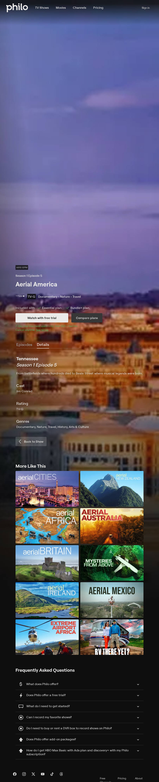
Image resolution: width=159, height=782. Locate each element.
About (139, 778)
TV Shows (42, 7)
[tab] (43, 344)
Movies (61, 7)
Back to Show (33, 441)
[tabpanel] (79, 392)
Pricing (98, 7)
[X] (33, 774)
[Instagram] (24, 774)
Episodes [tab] (24, 344)
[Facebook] (14, 774)
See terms (42, 329)
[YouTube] (42, 774)
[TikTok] (52, 774)
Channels (79, 7)
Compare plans (87, 318)
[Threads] (61, 774)
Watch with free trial (41, 318)
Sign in (146, 7)
